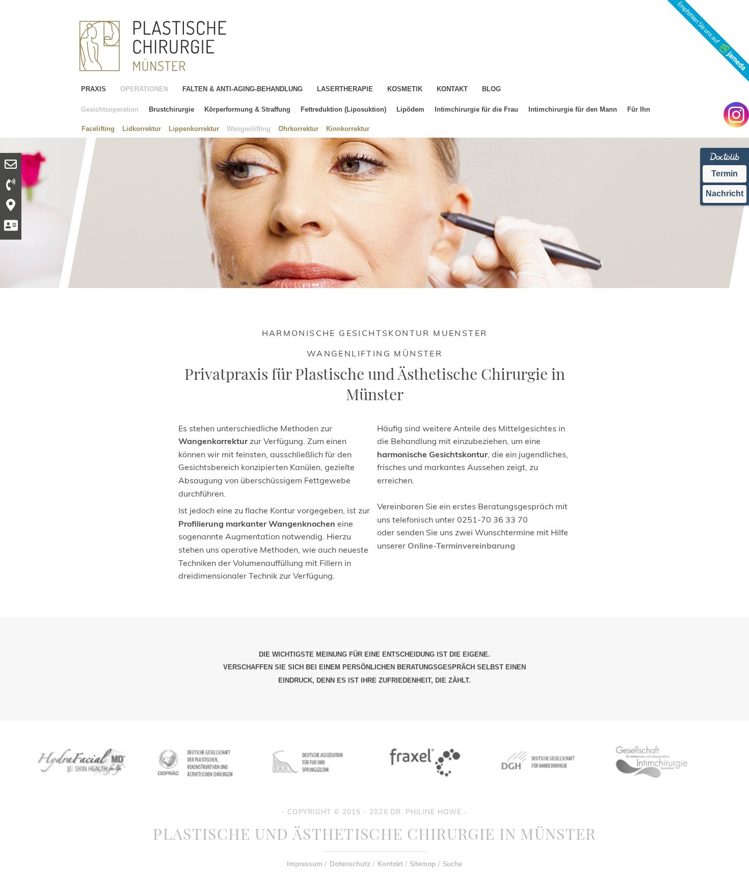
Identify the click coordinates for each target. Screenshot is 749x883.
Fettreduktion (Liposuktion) (343, 109)
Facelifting (98, 128)
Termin (724, 173)
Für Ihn (638, 109)
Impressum (305, 864)
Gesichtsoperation (110, 109)
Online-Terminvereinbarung (461, 545)
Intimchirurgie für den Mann (572, 109)
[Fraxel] (422, 785)
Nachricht (724, 193)
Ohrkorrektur (298, 128)
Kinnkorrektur (347, 128)
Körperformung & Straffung (247, 109)
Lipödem (410, 109)
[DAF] (308, 785)
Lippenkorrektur (194, 128)
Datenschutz (350, 864)
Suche (452, 864)
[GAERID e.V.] (651, 785)
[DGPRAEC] (194, 785)
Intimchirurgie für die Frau (476, 109)
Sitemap (423, 864)
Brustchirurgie (171, 109)
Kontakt (390, 864)
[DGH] (537, 785)
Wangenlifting (249, 128)
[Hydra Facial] (80, 785)
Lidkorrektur (141, 128)
